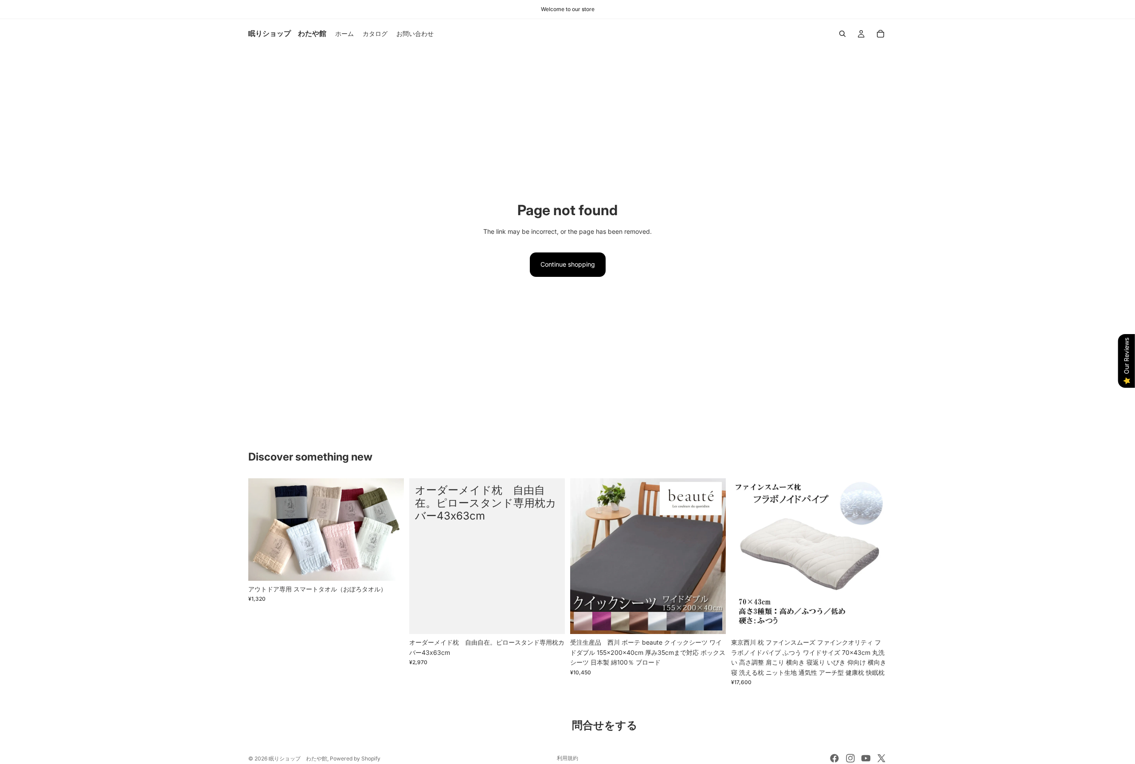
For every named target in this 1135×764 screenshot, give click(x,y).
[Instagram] (850, 758)
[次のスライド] (390, 530)
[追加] (873, 621)
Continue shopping (567, 264)
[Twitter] (881, 758)
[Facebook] (834, 758)
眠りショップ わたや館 (298, 758)
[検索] (842, 33)
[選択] (390, 567)
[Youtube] (866, 758)
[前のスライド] (261, 530)
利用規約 (567, 758)
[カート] (880, 33)
